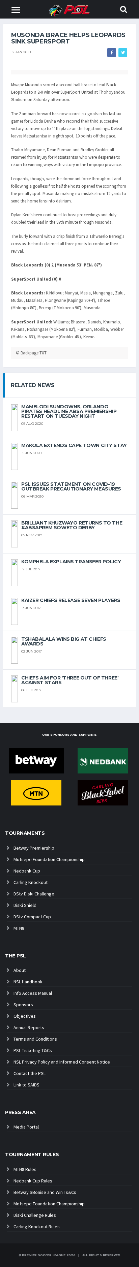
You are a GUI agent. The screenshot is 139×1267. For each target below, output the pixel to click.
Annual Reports (28, 1027)
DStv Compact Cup (32, 917)
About (19, 970)
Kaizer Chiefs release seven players (70, 600)
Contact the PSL (29, 1073)
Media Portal (26, 1127)
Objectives (24, 1016)
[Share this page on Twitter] (122, 52)
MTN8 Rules (24, 1169)
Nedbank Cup (26, 871)
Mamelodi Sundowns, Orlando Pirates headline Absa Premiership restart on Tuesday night (68, 411)
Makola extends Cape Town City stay (74, 445)
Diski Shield (24, 905)
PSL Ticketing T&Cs (32, 1050)
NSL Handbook (28, 982)
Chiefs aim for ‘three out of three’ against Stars (69, 680)
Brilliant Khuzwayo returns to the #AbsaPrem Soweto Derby (71, 525)
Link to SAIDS (26, 1085)
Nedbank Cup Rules (32, 1181)
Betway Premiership (33, 848)
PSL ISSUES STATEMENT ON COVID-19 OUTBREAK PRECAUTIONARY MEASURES (71, 486)
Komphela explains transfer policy (71, 562)
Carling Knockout (30, 882)
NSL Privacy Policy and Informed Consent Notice (61, 1062)
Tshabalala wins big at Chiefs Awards (63, 641)
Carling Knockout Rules (36, 1227)
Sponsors (23, 1005)
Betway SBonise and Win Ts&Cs (44, 1192)
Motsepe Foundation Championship (49, 859)
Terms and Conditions (35, 1039)
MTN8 (18, 928)
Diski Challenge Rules (34, 1215)
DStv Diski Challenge (33, 894)
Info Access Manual (32, 993)
